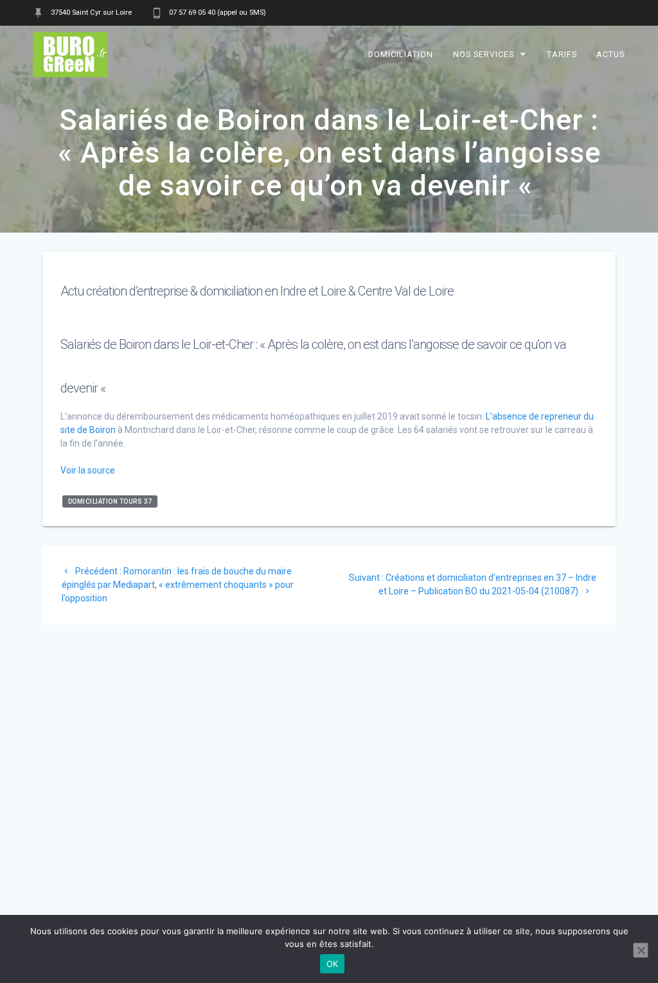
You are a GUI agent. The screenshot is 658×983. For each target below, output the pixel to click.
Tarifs (562, 54)
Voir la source (87, 470)
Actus (610, 54)
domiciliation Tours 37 (110, 501)
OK (332, 964)
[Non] (640, 950)
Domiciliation (401, 54)
